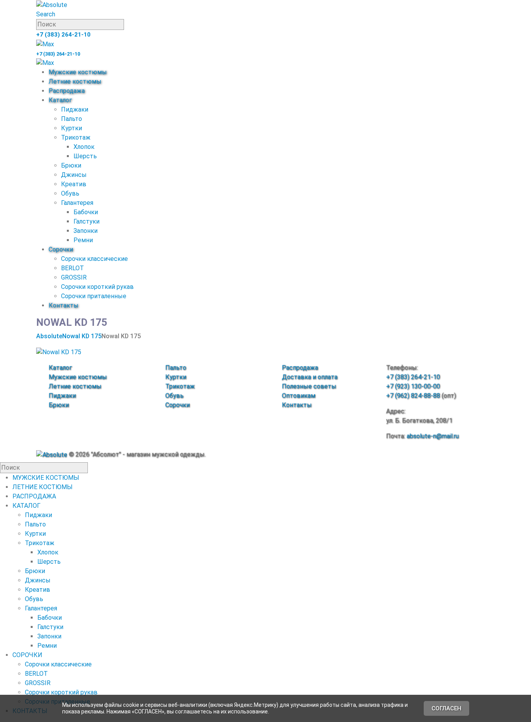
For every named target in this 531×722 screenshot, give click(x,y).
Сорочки (61, 249)
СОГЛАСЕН (446, 708)
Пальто (71, 118)
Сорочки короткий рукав (97, 286)
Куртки (71, 128)
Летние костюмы (75, 81)
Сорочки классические (94, 258)
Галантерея (77, 202)
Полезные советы (309, 386)
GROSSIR (74, 277)
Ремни (83, 240)
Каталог (60, 100)
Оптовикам (298, 395)
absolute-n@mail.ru (433, 436)
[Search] (128, 25)
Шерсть (85, 156)
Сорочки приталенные (93, 296)
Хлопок (83, 146)
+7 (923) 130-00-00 (413, 386)
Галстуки (86, 221)
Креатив (73, 184)
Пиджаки (74, 109)
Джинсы (74, 174)
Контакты (64, 305)
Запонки (85, 230)
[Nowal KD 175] (58, 351)
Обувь (70, 193)
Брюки (71, 165)
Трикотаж (76, 137)
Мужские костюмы (78, 72)
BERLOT (72, 268)
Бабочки (85, 212)
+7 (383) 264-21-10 (63, 34)
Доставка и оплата (309, 377)
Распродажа (67, 90)
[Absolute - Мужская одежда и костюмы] (51, 4)
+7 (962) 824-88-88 (413, 395)
